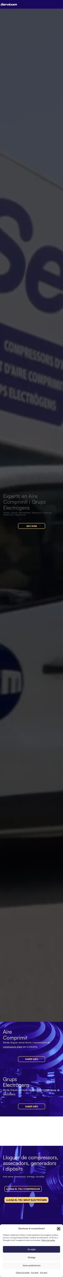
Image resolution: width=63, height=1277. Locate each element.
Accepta (31, 1249)
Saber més (31, 1059)
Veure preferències (32, 1265)
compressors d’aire (12, 1046)
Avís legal (34, 1272)
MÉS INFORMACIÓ (18, 1181)
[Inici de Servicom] (9, 4)
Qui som (31, 526)
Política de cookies (48, 1240)
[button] (58, 1228)
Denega (31, 1257)
